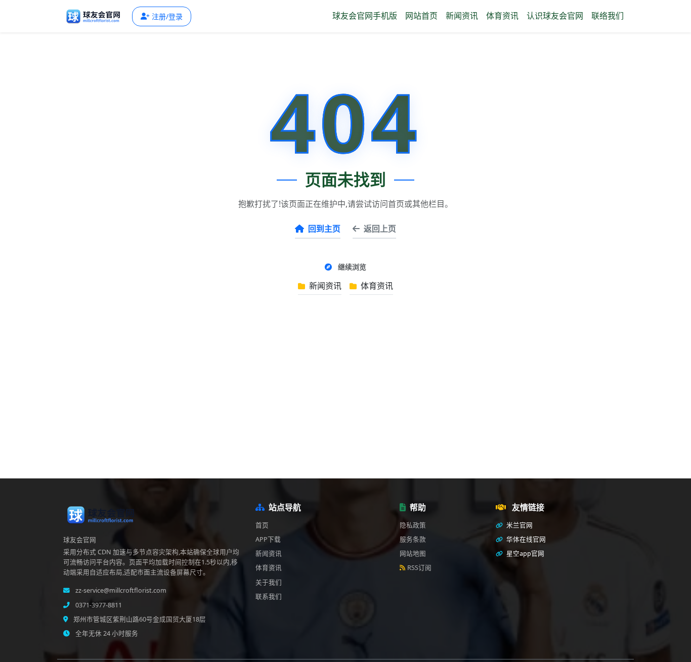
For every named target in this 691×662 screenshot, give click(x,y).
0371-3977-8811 (98, 605)
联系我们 (268, 596)
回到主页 (324, 228)
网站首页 (421, 15)
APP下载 (268, 539)
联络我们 (607, 15)
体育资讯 (502, 15)
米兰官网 (519, 525)
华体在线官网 (525, 539)
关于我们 (268, 582)
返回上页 (380, 228)
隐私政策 (413, 525)
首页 (262, 525)
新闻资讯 (462, 15)
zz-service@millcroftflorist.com (120, 590)
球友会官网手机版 (364, 15)
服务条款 (413, 539)
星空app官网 (524, 553)
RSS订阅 (419, 567)
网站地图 (413, 553)
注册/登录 (167, 16)
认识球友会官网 (555, 15)
